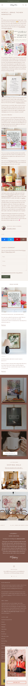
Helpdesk (3, 627)
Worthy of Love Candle (6, 196)
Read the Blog (4, 641)
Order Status (4, 629)
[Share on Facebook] (4, 239)
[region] (14, 569)
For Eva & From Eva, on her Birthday (12, 314)
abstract (3, 356)
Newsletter (3, 624)
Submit (6, 276)
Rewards (3, 638)
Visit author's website (11, 228)
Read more (3, 325)
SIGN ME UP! (16, 682)
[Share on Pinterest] (17, 239)
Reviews (3, 631)
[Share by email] (23, 239)
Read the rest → (4, 158)
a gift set (23, 198)
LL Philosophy (13, 533)
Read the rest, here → (20, 102)
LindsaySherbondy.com (6, 645)
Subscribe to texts (5, 636)
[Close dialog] (26, 647)
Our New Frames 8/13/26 (6, 619)
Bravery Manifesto (8, 28)
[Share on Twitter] (11, 239)
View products (10, 453)
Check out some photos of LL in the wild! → (14, 468)
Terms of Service (9, 252)
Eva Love (3, 643)
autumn (14, 390)
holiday (14, 416)
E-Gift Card (3, 634)
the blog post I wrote (13, 160)
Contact (3, 622)
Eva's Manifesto (22, 26)
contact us (9, 595)
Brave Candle (10, 194)
